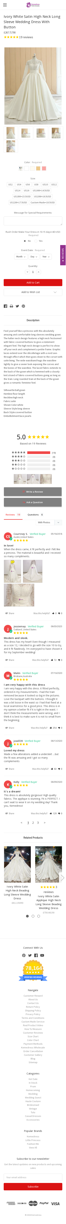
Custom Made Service (33, 1021)
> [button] (45, 823)
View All (33, 1147)
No (29, 240)
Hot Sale (33, 1079)
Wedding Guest (33, 1097)
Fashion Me (33, 1143)
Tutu (33, 1112)
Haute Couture (33, 1101)
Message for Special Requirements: (33, 212)
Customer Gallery (33, 1054)
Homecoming (33, 1090)
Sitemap (33, 1062)
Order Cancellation (33, 1051)
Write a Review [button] (34, 491)
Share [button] (11, 613)
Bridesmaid (33, 1104)
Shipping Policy (33, 1010)
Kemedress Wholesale (33, 1047)
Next (62, 877)
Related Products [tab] (33, 837)
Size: (33, 178)
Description (33, 320)
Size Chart (33, 1036)
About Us (33, 999)
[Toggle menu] (5, 5)
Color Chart (33, 1040)
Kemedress (33, 1136)
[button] (54, 613)
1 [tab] (27, 916)
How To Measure (33, 1029)
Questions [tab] (33, 514)
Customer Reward (33, 995)
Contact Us (33, 1003)
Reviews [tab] (10, 514)
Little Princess (33, 1140)
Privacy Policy (33, 1014)
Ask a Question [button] (34, 502)
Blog (33, 1058)
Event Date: (33, 250)
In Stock (33, 1082)
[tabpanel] (17, 875)
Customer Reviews (33, 1032)
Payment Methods (33, 1043)
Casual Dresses (33, 1116)
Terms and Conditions (33, 1017)
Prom (33, 1086)
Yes (41, 240)
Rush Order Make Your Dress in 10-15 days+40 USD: (33, 233)
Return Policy (33, 1006)
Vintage (33, 1108)
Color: (33, 162)
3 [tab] (38, 916)
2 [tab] (33, 916)
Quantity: (33, 266)
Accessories (33, 1119)
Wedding (33, 1093)
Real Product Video (33, 1025)
